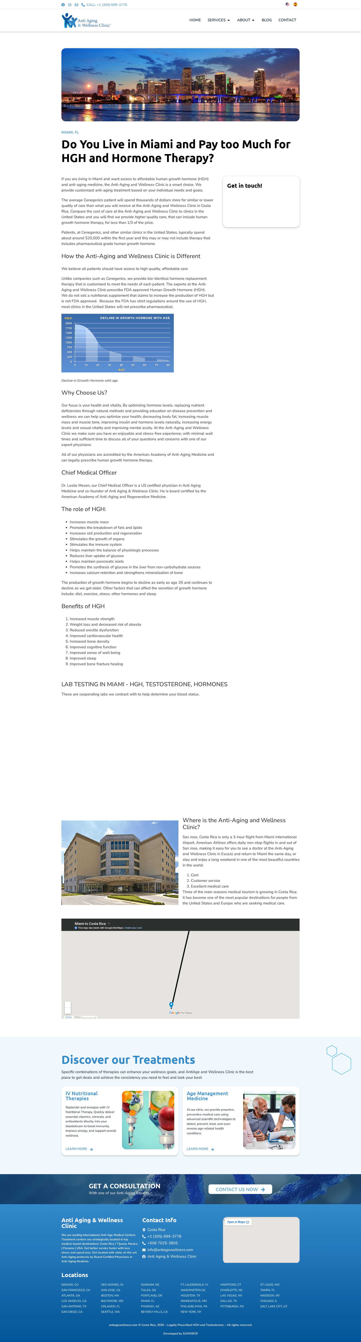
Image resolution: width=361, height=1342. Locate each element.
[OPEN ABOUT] (253, 20)
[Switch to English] (287, 4)
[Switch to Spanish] (295, 4)
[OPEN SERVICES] (228, 20)
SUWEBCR (190, 1334)
